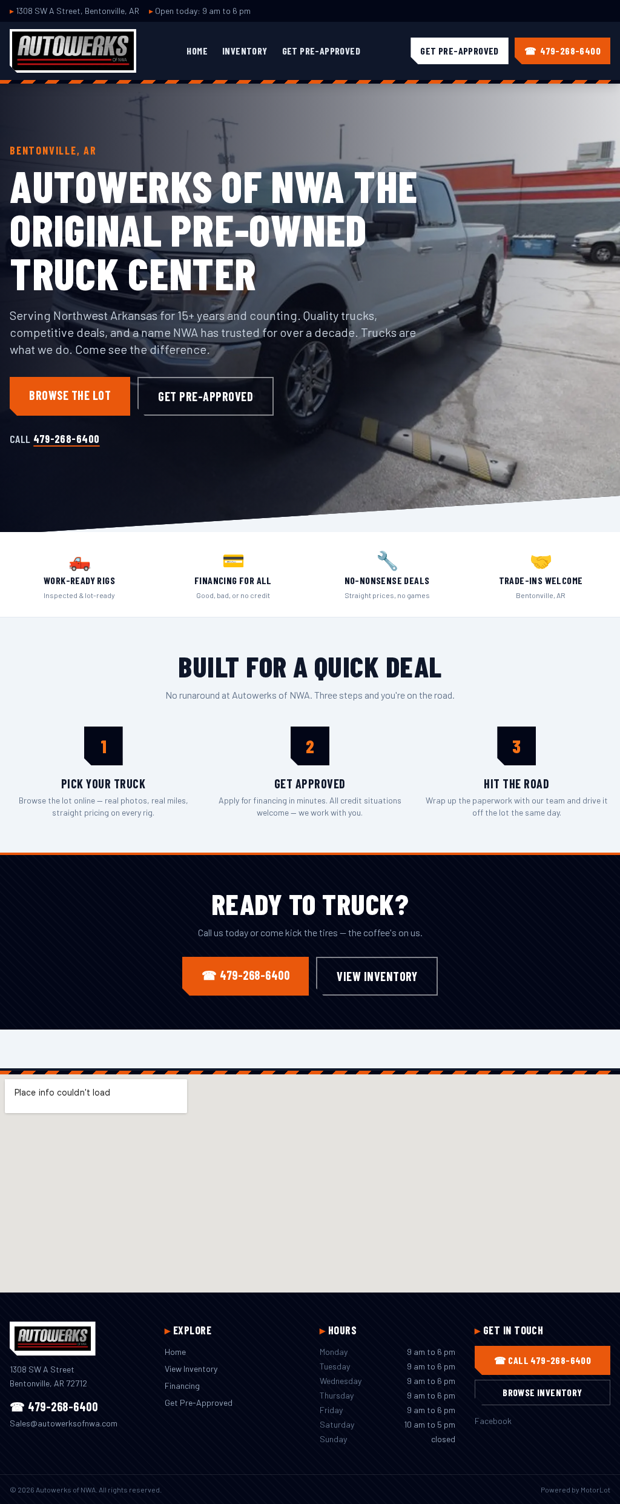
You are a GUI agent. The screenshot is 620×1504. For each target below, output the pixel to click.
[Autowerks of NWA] (73, 51)
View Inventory (377, 976)
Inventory (245, 50)
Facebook (493, 1421)
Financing (182, 1385)
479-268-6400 (66, 438)
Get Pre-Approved (321, 50)
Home (197, 50)
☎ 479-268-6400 (245, 975)
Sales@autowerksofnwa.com (63, 1423)
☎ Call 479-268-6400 (543, 1360)
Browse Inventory (542, 1392)
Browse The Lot (70, 395)
